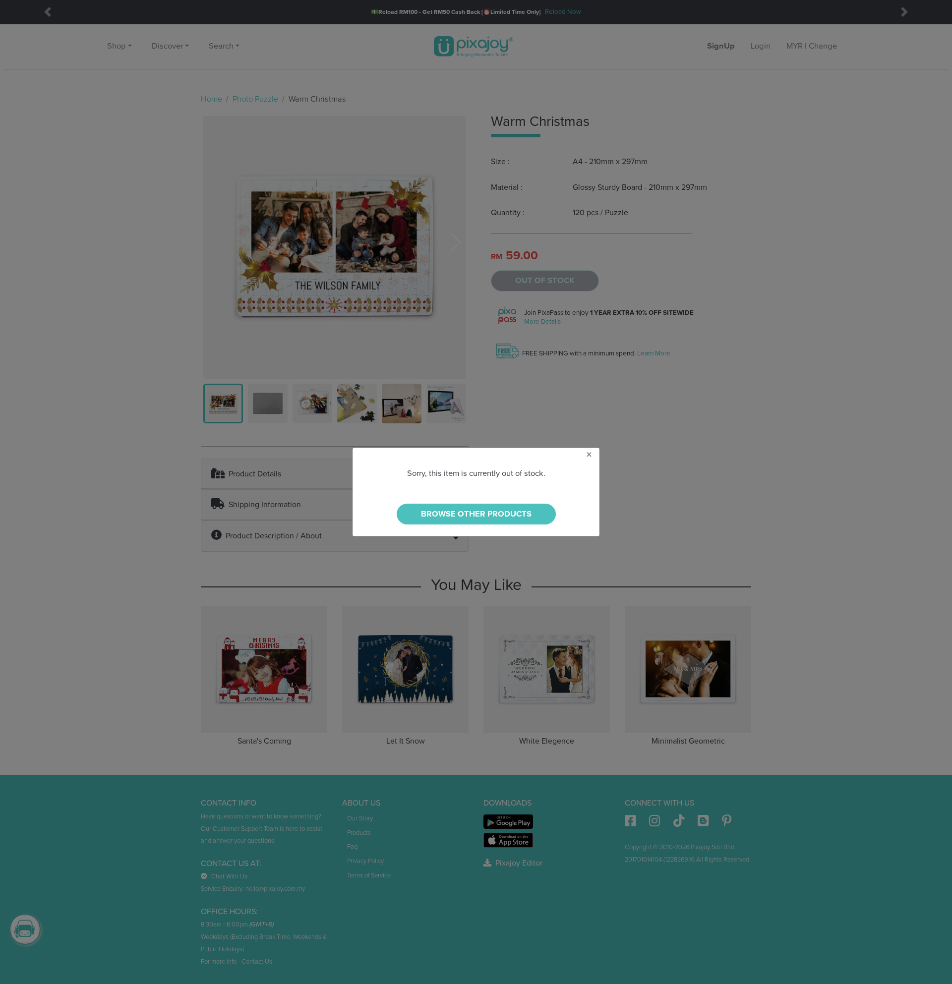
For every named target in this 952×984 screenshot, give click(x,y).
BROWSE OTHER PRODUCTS (476, 514)
